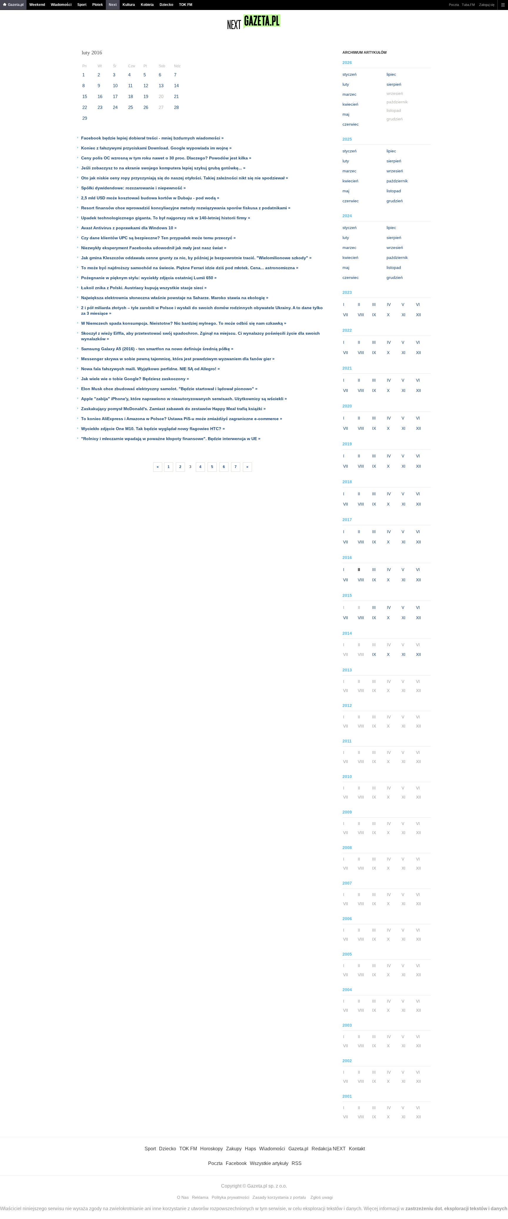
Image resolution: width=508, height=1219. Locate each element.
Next (113, 5)
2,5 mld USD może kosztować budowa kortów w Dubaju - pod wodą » (150, 198)
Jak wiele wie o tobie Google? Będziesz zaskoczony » (135, 378)
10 (115, 85)
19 (145, 96)
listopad (394, 190)
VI (418, 304)
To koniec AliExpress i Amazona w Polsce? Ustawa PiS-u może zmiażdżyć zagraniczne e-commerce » (181, 418)
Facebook (236, 1163)
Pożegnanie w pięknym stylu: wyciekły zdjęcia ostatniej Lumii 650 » (149, 277)
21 (176, 96)
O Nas (183, 1197)
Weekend (37, 5)
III (374, 304)
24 (115, 107)
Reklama (200, 1197)
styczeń (349, 74)
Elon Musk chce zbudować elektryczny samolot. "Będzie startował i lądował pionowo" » (169, 388)
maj (345, 114)
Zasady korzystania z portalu (279, 1197)
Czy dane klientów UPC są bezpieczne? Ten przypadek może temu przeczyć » (158, 237)
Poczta (454, 4)
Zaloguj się (486, 4)
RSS (297, 1163)
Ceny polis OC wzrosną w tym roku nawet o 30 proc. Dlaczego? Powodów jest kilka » (166, 158)
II (359, 304)
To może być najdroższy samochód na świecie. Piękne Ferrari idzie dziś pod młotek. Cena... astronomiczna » (189, 267)
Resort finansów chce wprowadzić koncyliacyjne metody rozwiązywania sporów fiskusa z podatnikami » (185, 208)
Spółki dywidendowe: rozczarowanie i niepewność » (133, 188)
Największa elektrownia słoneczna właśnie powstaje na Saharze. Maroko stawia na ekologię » (174, 297)
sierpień (394, 84)
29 (84, 118)
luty (345, 84)
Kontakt (357, 1148)
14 (176, 85)
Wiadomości (61, 5)
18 (130, 96)
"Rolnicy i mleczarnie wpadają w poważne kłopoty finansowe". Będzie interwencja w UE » (170, 438)
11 (130, 85)
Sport (81, 5)
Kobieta (147, 5)
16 (100, 96)
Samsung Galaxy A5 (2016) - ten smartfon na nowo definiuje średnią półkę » (157, 348)
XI (403, 314)
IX (374, 314)
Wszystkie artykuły (269, 1163)
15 (84, 96)
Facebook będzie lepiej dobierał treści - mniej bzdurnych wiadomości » (152, 138)
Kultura (129, 5)
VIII (361, 314)
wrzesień (395, 171)
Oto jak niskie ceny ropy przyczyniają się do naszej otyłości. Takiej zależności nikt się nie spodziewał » (184, 178)
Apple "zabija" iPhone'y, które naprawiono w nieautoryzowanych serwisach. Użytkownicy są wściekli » (184, 398)
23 (100, 107)
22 (84, 107)
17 (115, 96)
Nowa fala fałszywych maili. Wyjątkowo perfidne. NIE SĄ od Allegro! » (150, 368)
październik (397, 181)
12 (145, 85)
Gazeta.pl (16, 5)
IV (389, 304)
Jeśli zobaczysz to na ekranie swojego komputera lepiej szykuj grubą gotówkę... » (163, 168)
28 (176, 107)
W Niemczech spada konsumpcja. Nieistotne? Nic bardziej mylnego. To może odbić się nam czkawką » (183, 323)
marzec (349, 94)
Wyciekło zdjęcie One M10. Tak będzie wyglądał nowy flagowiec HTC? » (153, 428)
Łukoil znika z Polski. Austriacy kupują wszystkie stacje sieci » (144, 287)
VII (345, 314)
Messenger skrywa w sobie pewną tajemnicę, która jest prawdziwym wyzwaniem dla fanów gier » (178, 358)
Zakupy (234, 1148)
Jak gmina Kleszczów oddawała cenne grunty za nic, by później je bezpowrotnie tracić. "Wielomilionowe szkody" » (196, 257)
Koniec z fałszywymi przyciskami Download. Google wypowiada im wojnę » (156, 148)
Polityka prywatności (230, 1197)
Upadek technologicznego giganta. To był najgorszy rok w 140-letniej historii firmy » (165, 217)
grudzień (395, 200)
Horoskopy (211, 1148)
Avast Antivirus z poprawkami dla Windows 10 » (129, 227)
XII (418, 314)
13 (161, 85)
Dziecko (166, 5)
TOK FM (185, 5)
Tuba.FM (468, 4)
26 (145, 107)
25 (130, 107)
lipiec (391, 74)
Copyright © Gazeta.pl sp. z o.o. (254, 1185)
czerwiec (350, 124)
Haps (250, 1148)
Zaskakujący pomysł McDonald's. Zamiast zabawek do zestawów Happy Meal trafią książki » (173, 408)
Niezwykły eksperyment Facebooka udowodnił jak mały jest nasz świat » (153, 247)
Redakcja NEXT (329, 1148)
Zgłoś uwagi (321, 1197)
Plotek (97, 5)
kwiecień (350, 104)
